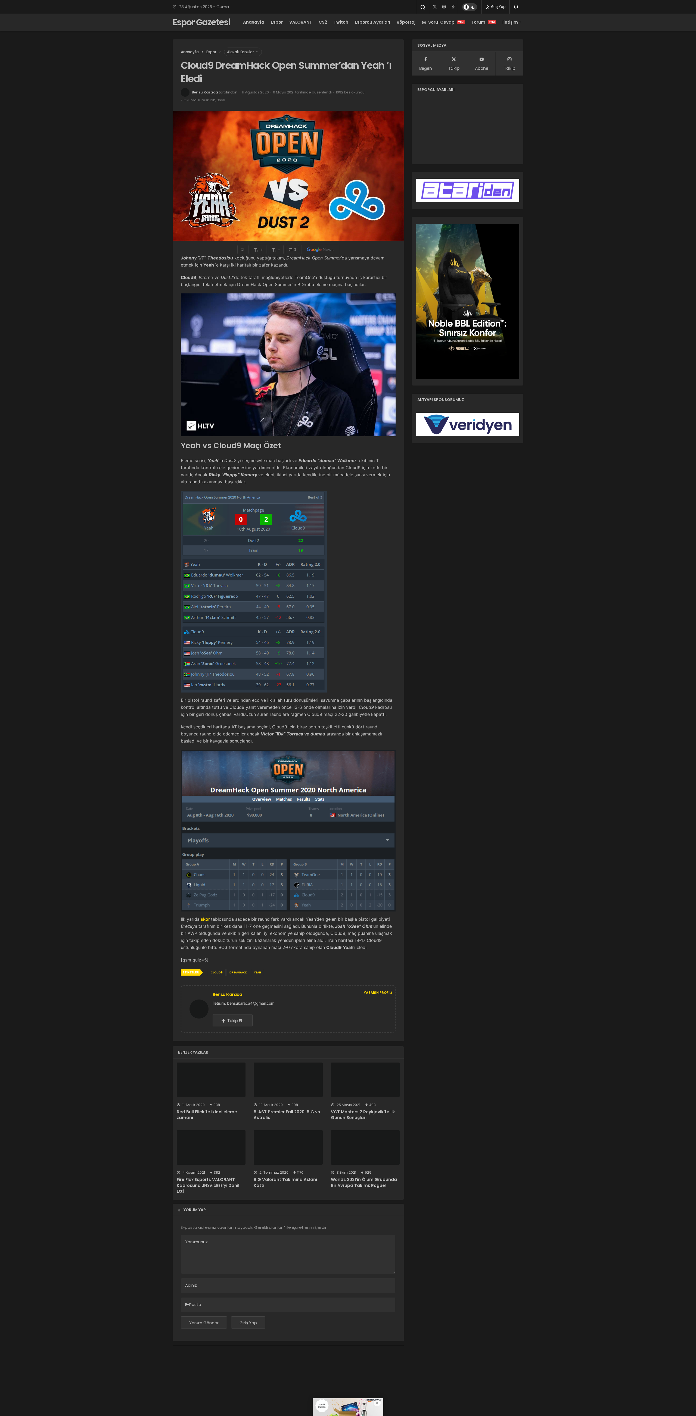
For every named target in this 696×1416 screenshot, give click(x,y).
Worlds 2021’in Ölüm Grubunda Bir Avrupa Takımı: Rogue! (364, 1182)
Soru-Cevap (446, 22)
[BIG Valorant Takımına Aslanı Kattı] (288, 1147)
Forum (483, 22)
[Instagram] (444, 7)
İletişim (510, 22)
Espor (277, 22)
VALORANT (300, 22)
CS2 (323, 22)
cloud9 (217, 972)
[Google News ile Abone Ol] (320, 249)
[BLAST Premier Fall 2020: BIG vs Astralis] (288, 1080)
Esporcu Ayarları (372, 22)
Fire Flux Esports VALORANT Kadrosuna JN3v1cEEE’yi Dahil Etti (208, 1185)
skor (205, 919)
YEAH (257, 972)
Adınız (191, 1285)
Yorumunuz (196, 1242)
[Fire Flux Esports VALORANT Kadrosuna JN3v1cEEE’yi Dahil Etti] (211, 1147)
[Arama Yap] (423, 7)
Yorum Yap (195, 1210)
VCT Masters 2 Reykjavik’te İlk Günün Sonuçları (363, 1115)
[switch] (469, 7)
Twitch (341, 22)
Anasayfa (253, 22)
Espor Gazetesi (201, 22)
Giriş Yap (497, 6)
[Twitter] (434, 7)
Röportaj (406, 22)
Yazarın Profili (378, 992)
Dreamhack (238, 972)
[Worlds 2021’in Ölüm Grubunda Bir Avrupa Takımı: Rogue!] (365, 1147)
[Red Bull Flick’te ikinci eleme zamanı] (211, 1080)
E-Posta (193, 1304)
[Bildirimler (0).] (516, 6)
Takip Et (235, 1020)
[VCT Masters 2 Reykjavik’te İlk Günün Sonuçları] (365, 1080)
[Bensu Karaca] (201, 1008)
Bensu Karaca (205, 92)
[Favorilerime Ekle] (242, 249)
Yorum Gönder (204, 1323)
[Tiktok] (453, 7)
